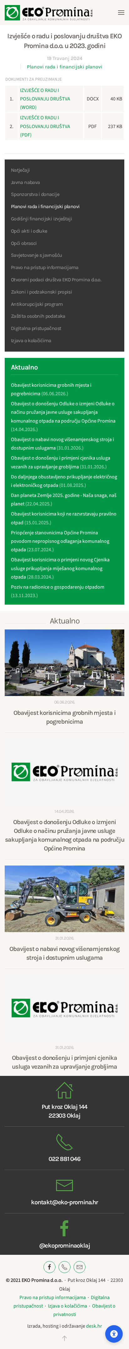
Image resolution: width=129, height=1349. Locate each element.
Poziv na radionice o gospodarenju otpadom (57, 587)
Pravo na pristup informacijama (45, 267)
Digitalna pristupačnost (36, 328)
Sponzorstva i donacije (35, 194)
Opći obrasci (24, 243)
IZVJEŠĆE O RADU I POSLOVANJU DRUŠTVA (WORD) (45, 99)
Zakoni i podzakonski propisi (41, 292)
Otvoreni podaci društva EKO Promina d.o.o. (56, 280)
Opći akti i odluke (29, 231)
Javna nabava (25, 182)
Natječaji (20, 170)
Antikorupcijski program (37, 304)
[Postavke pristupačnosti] (114, 1334)
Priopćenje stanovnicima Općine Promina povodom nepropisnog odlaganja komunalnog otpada (60, 541)
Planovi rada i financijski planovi (64, 67)
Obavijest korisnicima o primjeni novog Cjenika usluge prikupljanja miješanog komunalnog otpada (60, 568)
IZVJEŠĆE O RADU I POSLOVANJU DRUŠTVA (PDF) (45, 126)
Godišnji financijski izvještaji (41, 219)
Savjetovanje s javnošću (36, 255)
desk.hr (94, 1326)
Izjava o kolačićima (31, 340)
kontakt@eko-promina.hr (64, 1202)
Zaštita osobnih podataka (38, 316)
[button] (121, 12)
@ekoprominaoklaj (64, 1245)
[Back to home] (48, 12)
